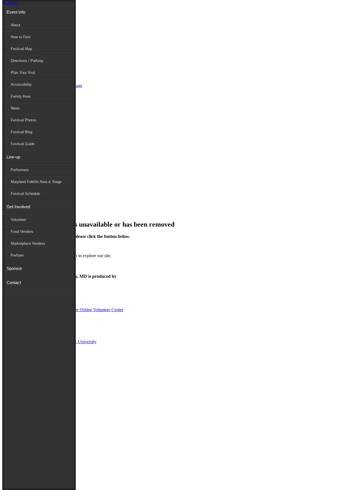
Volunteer (18, 220)
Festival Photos (23, 120)
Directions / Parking (27, 61)
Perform (17, 255)
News (15, 108)
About (15, 25)
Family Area (20, 96)
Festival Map (21, 49)
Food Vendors (22, 231)
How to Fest (21, 37)
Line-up (13, 156)
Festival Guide (23, 144)
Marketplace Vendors (28, 243)
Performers (20, 170)
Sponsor (14, 268)
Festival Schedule (25, 194)
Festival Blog (21, 132)
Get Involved (18, 206)
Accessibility (21, 84)
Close (11, 2)
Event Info (16, 12)
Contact (14, 282)
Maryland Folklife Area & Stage (36, 182)
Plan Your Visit (23, 72)
